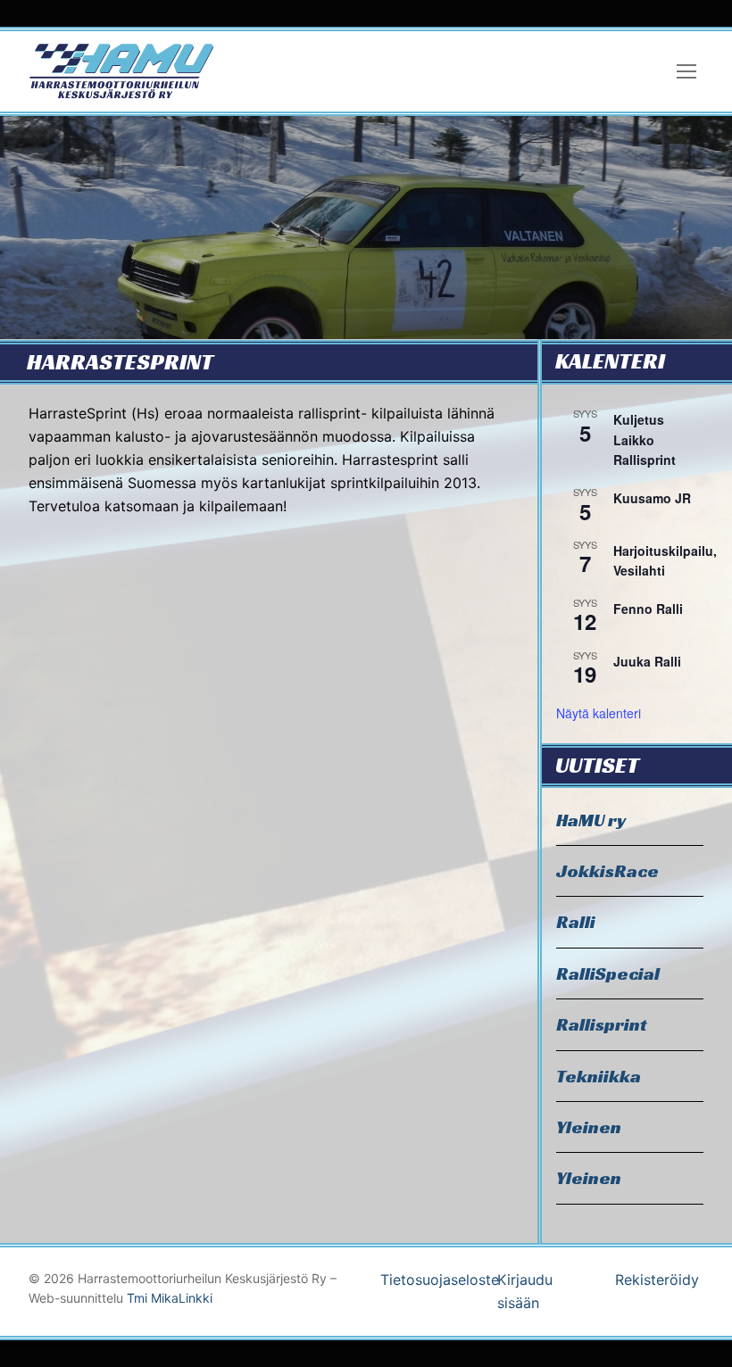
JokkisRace (607, 870)
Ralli (575, 921)
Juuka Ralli (647, 661)
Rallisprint (601, 1024)
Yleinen (588, 1127)
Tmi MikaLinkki (169, 1297)
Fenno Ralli (648, 608)
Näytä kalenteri (598, 713)
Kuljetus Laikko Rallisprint (644, 439)
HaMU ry (591, 820)
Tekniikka (598, 1076)
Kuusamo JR (652, 498)
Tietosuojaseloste (439, 1279)
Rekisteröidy (657, 1279)
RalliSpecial (608, 973)
